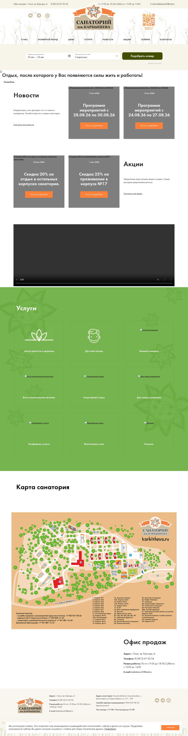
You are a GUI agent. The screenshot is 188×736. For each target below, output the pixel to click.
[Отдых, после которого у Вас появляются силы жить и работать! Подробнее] (94, 71)
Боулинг (149, 444)
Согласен (170, 727)
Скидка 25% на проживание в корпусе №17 (94, 179)
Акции (127, 40)
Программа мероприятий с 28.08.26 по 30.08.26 (94, 110)
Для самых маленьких (149, 397)
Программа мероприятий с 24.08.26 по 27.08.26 (149, 110)
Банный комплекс (149, 351)
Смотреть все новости (23, 125)
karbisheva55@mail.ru (165, 4)
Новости (108, 40)
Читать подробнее (94, 126)
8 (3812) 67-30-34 (59, 4)
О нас (24, 40)
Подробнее (9, 82)
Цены (71, 40)
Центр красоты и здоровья (39, 351)
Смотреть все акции (133, 194)
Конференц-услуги (39, 444)
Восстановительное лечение (39, 397)
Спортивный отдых (94, 397)
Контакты (166, 40)
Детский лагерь (94, 351)
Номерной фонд (48, 40)
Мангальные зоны (94, 444)
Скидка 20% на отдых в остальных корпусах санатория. (39, 179)
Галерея (145, 40)
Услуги (88, 40)
